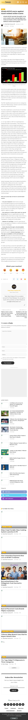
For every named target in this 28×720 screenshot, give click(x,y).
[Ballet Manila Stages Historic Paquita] (5, 460)
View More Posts (14, 292)
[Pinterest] (21, 279)
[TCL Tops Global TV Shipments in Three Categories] (14, 650)
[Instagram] (14, 498)
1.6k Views (12, 26)
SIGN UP (14, 690)
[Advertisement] (14, 383)
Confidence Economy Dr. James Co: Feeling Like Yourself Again (16, 404)
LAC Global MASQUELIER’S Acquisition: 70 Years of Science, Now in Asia (17, 412)
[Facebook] (13, 279)
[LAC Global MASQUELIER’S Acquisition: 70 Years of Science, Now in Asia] (5, 413)
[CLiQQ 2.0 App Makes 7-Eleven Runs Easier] (5, 452)
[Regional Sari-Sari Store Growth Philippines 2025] (5, 482)
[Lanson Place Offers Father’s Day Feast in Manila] (5, 437)
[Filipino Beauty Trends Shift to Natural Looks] (5, 445)
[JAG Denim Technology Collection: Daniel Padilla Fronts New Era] (5, 429)
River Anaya (5, 664)
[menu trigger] (26, 2)
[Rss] (23, 704)
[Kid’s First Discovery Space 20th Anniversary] (5, 475)
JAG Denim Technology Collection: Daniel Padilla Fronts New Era (16, 428)
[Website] (24, 305)
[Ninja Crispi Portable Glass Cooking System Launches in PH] (14, 519)
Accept (14, 718)
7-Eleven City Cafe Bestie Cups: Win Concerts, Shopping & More (18, 420)
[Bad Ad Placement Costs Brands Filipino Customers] (14, 598)
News (3, 9)
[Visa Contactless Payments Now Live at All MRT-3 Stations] (14, 545)
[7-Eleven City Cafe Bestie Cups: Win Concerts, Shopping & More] (5, 421)
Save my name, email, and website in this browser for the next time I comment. (14, 358)
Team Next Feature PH (10, 24)
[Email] (25, 279)
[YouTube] (20, 704)
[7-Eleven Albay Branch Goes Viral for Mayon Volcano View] (14, 624)
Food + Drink (5, 631)
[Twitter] (17, 279)
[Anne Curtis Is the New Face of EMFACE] (5, 467)
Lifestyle (4, 526)
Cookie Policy (18, 715)
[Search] (23, 2)
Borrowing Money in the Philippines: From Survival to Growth (11, 583)
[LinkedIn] (17, 704)
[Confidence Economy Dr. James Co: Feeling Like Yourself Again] (5, 405)
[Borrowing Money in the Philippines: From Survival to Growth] (14, 571)
